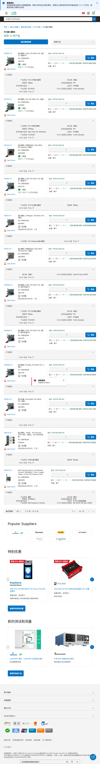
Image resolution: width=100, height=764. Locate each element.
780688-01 (8, 330)
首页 (5, 27)
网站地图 (37, 740)
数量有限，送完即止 (17, 595)
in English (7, 747)
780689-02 (8, 365)
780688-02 (8, 285)
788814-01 (8, 470)
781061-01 (7, 216)
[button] (6, 13)
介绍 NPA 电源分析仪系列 (64, 659)
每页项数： (10, 511)
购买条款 (28, 740)
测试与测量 (14, 27)
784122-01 (8, 145)
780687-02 (8, 53)
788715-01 (7, 433)
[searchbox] (48, 19)
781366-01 (8, 99)
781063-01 (8, 399)
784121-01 (7, 249)
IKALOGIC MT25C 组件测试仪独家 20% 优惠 (71, 589)
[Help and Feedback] (93, 757)
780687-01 (8, 179)
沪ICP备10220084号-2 (12, 755)
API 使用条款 (47, 740)
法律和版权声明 (17, 740)
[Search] (94, 19)
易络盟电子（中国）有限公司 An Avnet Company (22, 753)
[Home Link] (16, 13)
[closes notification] (97, 3)
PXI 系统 (37, 27)
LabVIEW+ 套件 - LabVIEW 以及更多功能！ (27, 659)
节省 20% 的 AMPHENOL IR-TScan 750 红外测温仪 (27, 590)
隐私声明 (7, 740)
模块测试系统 (26, 27)
